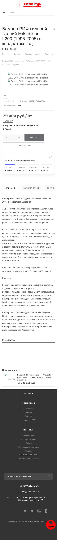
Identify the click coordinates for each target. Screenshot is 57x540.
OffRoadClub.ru (39, 511)
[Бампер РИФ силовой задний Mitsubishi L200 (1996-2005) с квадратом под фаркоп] (28, 76)
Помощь (28, 430)
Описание (10, 188)
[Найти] (50, 13)
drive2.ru (46, 511)
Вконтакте (11, 511)
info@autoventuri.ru (30, 491)
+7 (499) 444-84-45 (29, 486)
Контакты (28, 416)
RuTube (32, 511)
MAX (25, 511)
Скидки (29, 443)
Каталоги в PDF (28, 420)
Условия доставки (28, 439)
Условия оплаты (28, 435)
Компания (28, 403)
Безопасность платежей (28, 447)
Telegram (18, 511)
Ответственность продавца (28, 459)
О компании (28, 408)
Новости (28, 412)
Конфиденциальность (28, 455)
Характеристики (31, 188)
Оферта (28, 451)
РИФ (19, 105)
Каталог (29, 393)
